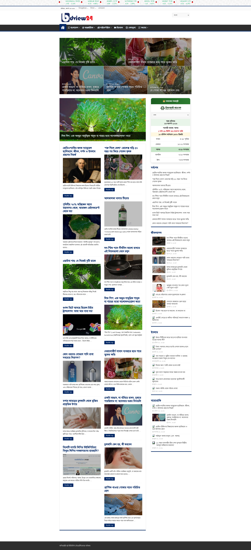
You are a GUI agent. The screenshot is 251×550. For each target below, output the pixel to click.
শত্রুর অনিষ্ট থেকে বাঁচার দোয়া (167, 388)
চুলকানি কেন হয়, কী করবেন (118, 444)
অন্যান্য (143, 27)
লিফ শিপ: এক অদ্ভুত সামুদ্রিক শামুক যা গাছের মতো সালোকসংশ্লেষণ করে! (96, 135)
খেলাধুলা (132, 27)
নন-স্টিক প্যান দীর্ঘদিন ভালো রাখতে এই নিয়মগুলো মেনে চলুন (122, 249)
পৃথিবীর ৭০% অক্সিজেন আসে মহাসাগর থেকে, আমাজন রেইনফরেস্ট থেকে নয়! (81, 208)
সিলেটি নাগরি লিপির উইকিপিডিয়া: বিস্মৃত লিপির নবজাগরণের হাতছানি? (81, 449)
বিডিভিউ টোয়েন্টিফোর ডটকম (79, 546)
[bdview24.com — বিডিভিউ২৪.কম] (77, 17)
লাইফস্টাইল (105, 27)
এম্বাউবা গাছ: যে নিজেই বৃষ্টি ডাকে (78, 62)
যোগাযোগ (101, 8)
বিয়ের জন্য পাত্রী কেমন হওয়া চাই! (168, 365)
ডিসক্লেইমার (83, 8)
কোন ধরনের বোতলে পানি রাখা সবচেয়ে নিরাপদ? (78, 356)
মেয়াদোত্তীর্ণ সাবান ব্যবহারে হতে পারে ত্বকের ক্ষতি (152, 62)
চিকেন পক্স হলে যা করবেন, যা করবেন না (170, 311)
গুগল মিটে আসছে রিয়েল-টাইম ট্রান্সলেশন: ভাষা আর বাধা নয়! (78, 309)
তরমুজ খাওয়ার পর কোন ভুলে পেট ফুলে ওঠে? (177, 286)
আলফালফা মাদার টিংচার (116, 198)
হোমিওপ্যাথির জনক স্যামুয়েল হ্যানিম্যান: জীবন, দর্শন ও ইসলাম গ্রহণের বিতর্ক (79, 151)
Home (62, 27)
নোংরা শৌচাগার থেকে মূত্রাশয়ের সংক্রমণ (171, 294)
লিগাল (92, 8)
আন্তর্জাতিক (89, 27)
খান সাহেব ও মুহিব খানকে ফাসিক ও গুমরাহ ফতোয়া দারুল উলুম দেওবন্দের (169, 357)
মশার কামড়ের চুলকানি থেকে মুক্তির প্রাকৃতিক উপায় (177, 268)
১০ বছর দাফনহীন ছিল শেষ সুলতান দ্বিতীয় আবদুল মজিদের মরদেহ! (171, 444)
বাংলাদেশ (74, 27)
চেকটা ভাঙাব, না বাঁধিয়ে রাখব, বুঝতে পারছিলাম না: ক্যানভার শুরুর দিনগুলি (80, 88)
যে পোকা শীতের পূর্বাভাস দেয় (164, 90)
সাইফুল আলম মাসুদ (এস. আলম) (168, 436)
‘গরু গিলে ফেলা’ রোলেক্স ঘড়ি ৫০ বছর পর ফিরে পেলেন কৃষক (121, 149)
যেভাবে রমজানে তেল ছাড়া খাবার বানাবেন (176, 302)
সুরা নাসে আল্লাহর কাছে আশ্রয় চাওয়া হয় (170, 372)
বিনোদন (120, 27)
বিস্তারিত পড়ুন (68, 196)
